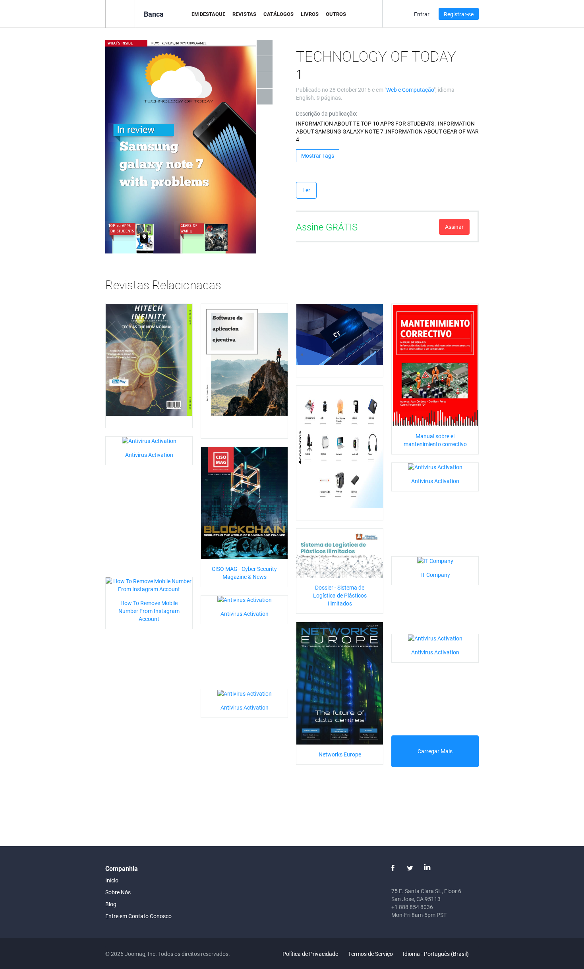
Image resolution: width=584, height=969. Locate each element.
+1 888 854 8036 (412, 907)
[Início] (120, 13)
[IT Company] (435, 560)
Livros (310, 13)
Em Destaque (208, 13)
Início (111, 880)
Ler (306, 190)
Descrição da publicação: (326, 113)
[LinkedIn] (427, 868)
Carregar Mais (435, 751)
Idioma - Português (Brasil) (436, 953)
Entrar (421, 14)
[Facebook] (393, 868)
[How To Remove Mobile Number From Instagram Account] (149, 584)
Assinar (454, 226)
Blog (110, 904)
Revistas (244, 13)
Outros (336, 13)
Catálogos (278, 13)
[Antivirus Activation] (149, 440)
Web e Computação (410, 89)
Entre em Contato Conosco (138, 916)
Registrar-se (459, 14)
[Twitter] (410, 868)
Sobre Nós (118, 892)
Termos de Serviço (370, 953)
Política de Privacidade (310, 953)
